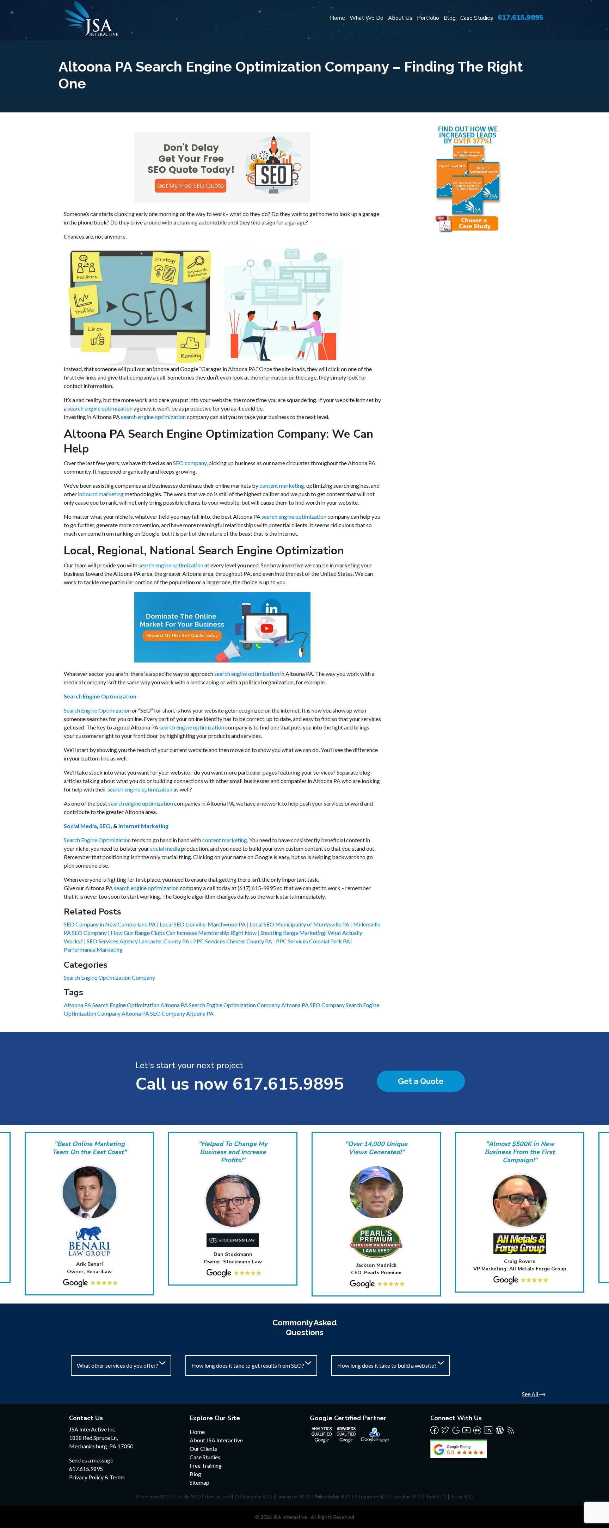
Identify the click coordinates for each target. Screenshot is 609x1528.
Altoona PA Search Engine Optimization (112, 1005)
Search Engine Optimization (100, 696)
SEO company (190, 463)
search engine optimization (100, 408)
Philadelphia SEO (331, 1496)
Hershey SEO (257, 1496)
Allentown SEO (153, 1496)
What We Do (366, 18)
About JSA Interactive (216, 1440)
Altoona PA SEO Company (313, 1005)
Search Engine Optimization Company (109, 977)
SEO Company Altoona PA (182, 1013)
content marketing (281, 485)
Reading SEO (407, 1496)
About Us (400, 18)
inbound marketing (101, 494)
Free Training (206, 1465)
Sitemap (199, 1482)
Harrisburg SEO (222, 1496)
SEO (105, 825)
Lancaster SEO (292, 1496)
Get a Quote (421, 1081)
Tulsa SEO (461, 1496)
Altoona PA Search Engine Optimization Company (220, 1005)
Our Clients (203, 1448)
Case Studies (476, 18)
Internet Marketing (143, 825)
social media (165, 848)
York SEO (436, 1496)
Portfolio (428, 18)
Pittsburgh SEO (371, 1496)
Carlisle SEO (187, 1496)
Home (337, 18)
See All (530, 1394)
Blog (450, 18)
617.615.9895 (520, 17)
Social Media (80, 825)
